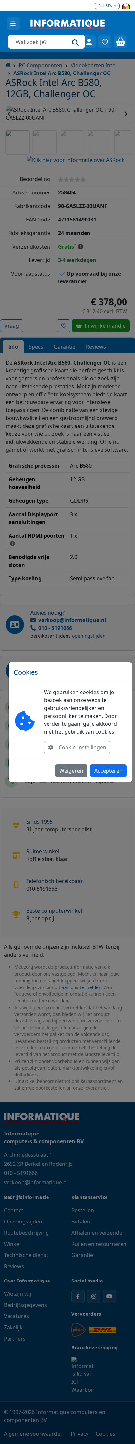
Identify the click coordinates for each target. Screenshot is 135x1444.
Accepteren (108, 770)
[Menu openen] (13, 23)
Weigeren (71, 770)
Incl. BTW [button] (106, 6)
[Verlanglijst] (104, 41)
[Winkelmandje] (120, 41)
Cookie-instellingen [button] (82, 747)
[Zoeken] (75, 42)
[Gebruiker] (89, 41)
